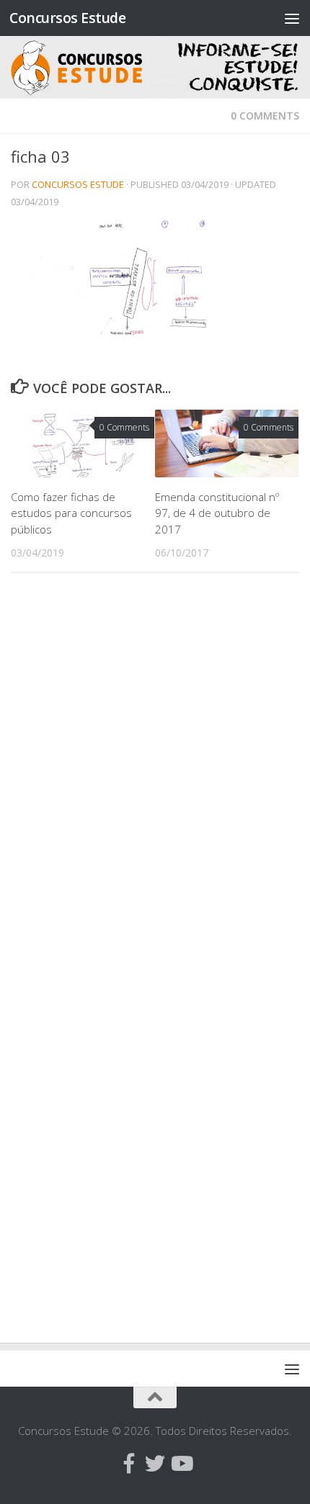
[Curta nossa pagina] (129, 1464)
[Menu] (292, 18)
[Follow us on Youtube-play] (181, 1464)
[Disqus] (155, 782)
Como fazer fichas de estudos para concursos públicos (71, 513)
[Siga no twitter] (155, 1464)
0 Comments (265, 115)
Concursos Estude (67, 17)
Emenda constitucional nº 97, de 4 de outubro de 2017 (217, 513)
